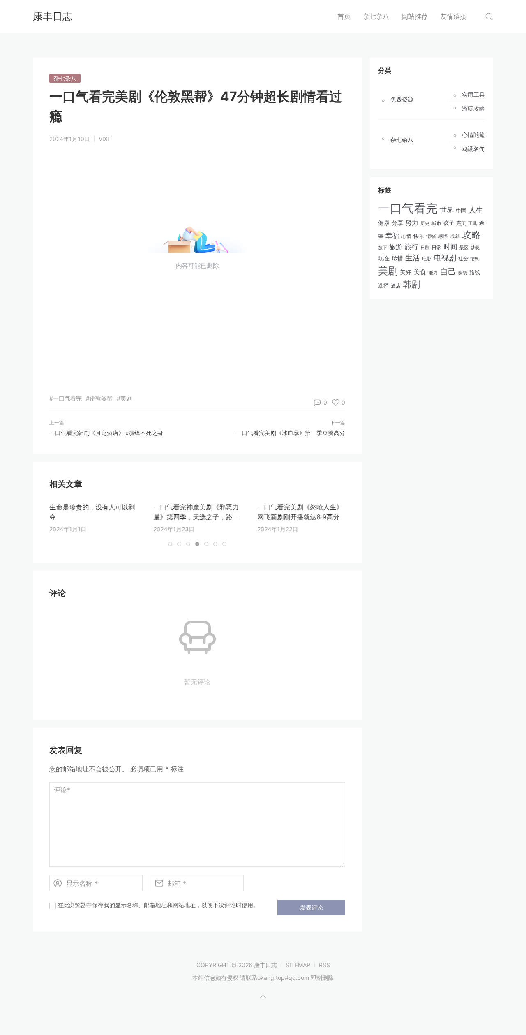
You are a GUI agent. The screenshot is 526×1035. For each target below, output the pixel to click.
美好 (405, 272)
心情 (406, 236)
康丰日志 (52, 16)
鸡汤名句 (473, 149)
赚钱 (462, 273)
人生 (475, 209)
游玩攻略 (473, 108)
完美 (461, 223)
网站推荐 (414, 16)
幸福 (392, 236)
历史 (424, 223)
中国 (461, 211)
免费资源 (401, 99)
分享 (397, 223)
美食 (420, 272)
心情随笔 (473, 135)
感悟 (443, 236)
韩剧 (411, 284)
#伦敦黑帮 (99, 398)
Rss (324, 964)
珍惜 (397, 258)
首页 (344, 16)
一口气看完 (408, 208)
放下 (382, 247)
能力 (433, 273)
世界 (447, 210)
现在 (384, 258)
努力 (411, 223)
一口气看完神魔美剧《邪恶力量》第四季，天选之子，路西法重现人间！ (196, 517)
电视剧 (445, 257)
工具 (472, 223)
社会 (463, 259)
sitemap (298, 964)
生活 (412, 257)
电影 (427, 258)
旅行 (411, 247)
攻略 (471, 235)
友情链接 (453, 16)
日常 (436, 247)
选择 (383, 285)
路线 (474, 272)
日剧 (424, 247)
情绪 (431, 236)
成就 (455, 236)
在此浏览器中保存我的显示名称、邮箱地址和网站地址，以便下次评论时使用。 (158, 904)
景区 (463, 247)
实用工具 (473, 94)
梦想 (475, 247)
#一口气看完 (65, 398)
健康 (384, 223)
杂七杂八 (376, 16)
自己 (448, 271)
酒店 (396, 286)
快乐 (418, 236)
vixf (105, 138)
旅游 (395, 247)
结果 (474, 259)
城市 (436, 223)
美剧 (388, 271)
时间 (450, 247)
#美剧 (124, 398)
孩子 (448, 223)
